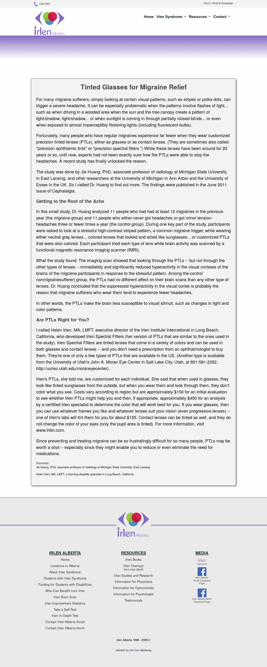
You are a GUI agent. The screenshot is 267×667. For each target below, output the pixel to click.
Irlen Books (133, 559)
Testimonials (133, 600)
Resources (198, 16)
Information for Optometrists (133, 587)
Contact (220, 16)
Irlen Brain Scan (65, 597)
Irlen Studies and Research (133, 575)
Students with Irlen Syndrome (65, 578)
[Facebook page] (202, 572)
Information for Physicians (133, 581)
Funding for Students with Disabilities (65, 584)
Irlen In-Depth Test (65, 615)
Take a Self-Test (65, 609)
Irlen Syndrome (169, 16)
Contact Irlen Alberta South (65, 621)
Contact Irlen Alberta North (65, 628)
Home (149, 16)
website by (133, 650)
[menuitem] (148, 16)
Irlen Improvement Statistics (65, 603)
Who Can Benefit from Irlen (65, 590)
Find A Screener (222, 3)
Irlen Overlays (133, 567)
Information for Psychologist (133, 594)
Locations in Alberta (65, 565)
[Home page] (133, 524)
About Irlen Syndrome (65, 572)
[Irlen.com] (202, 560)
